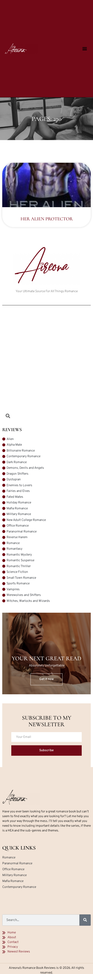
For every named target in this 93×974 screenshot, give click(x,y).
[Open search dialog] (7, 416)
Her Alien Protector (47, 219)
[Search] (85, 920)
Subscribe (46, 750)
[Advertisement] (46, 362)
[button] (84, 48)
